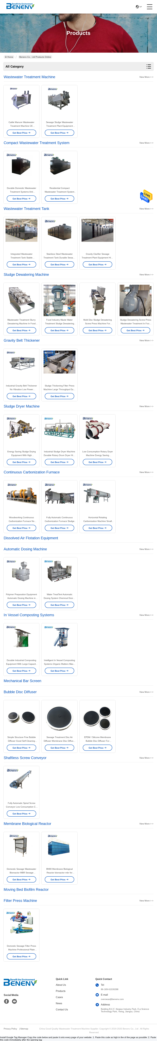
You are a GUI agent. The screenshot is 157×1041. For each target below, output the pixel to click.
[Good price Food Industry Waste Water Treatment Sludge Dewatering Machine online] (59, 301)
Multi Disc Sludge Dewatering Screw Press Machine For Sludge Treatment (97, 323)
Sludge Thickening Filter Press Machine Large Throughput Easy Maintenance (59, 389)
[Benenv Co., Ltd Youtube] (14, 1001)
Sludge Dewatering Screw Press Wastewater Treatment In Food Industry (135, 323)
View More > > (146, 77)
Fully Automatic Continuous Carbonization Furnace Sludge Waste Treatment (59, 521)
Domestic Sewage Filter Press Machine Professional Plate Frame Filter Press (21, 950)
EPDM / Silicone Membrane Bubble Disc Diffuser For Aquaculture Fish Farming (97, 741)
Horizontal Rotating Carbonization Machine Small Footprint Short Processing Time (97, 521)
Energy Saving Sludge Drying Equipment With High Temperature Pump (21, 455)
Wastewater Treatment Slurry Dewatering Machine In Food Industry (21, 323)
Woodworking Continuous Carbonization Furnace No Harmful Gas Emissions (21, 521)
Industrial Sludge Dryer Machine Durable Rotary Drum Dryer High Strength (59, 455)
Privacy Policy (10, 1028)
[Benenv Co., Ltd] (20, 6)
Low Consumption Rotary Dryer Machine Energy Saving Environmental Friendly (97, 455)
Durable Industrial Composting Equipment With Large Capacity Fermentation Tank (21, 664)
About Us (61, 985)
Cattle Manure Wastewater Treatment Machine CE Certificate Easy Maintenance (21, 126)
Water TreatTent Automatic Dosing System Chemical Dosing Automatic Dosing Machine (59, 598)
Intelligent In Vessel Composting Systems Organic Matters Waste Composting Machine (59, 664)
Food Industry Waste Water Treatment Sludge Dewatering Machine (59, 323)
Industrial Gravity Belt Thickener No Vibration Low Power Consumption (21, 389)
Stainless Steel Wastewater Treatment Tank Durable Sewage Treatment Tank (59, 258)
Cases (59, 997)
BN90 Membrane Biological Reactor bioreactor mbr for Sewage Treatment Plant (59, 873)
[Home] (20, 986)
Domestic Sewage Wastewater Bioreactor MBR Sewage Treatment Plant (21, 873)
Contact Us (62, 1009)
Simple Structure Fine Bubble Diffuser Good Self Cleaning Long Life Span (21, 741)
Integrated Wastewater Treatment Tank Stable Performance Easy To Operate (21, 258)
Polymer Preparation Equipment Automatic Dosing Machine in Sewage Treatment (21, 598)
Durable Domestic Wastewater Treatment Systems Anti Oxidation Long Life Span (21, 192)
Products (60, 991)
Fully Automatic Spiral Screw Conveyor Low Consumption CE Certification (21, 807)
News (59, 1003)
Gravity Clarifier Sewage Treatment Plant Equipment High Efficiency (97, 258)
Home (10, 57)
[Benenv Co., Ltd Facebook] (6, 1001)
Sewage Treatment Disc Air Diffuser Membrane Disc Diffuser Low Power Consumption (59, 741)
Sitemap (24, 1028)
